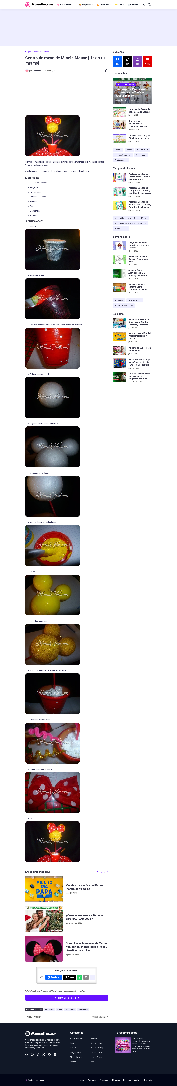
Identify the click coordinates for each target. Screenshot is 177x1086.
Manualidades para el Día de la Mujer (130, 223)
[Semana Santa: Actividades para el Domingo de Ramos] (119, 273)
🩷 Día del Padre (65, 4)
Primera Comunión (123, 155)
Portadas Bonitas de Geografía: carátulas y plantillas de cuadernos (139, 190)
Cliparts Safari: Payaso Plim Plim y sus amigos (139, 136)
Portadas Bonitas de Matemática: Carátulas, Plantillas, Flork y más (139, 204)
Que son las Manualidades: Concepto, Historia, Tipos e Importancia (138, 124)
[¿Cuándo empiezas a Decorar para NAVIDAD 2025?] (44, 919)
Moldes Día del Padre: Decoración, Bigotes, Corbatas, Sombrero (139, 322)
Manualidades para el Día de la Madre (131, 218)
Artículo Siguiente (99, 1017)
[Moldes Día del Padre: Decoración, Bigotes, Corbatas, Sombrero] (119, 323)
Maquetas (119, 300)
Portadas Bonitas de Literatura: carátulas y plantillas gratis (139, 177)
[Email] (86, 977)
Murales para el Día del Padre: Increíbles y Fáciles (84, 887)
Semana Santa (121, 228)
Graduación (141, 155)
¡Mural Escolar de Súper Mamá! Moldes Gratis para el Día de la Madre (139, 362)
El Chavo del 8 (96, 1052)
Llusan (41, 1080)
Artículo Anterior (34, 1017)
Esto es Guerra (96, 1057)
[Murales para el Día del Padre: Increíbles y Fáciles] (44, 889)
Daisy (72, 1043)
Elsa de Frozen (76, 1057)
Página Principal (32, 52)
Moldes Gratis (135, 300)
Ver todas (101, 872)
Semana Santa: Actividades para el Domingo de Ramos (137, 273)
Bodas (129, 150)
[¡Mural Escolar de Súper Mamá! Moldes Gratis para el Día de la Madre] (119, 363)
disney (59, 1009)
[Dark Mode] (143, 4)
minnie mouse (83, 1009)
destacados (46, 52)
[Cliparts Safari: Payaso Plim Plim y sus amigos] (119, 138)
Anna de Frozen (76, 1038)
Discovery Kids (96, 1043)
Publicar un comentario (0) (66, 998)
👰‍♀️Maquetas (85, 4)
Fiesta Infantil (70, 1009)
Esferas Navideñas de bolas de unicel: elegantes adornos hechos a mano (139, 376)
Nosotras (127, 1080)
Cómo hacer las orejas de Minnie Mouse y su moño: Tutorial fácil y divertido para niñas (86, 947)
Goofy (93, 1062)
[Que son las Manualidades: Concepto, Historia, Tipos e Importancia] (119, 124)
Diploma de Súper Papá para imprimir (139, 349)
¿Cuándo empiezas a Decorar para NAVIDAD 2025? (84, 917)
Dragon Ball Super (98, 1048)
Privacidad (104, 1080)
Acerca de (92, 1080)
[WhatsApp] (79, 977)
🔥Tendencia (103, 4)
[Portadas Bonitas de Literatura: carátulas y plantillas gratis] (119, 177)
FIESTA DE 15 (142, 150)
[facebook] (49, 1054)
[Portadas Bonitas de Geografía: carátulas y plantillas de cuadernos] (119, 191)
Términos (116, 1080)
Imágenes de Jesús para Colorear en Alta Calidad (138, 245)
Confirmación (121, 160)
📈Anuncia (133, 4)
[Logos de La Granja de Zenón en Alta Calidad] (119, 112)
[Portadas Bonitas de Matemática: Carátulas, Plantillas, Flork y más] (119, 205)
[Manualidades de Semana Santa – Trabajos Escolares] (119, 287)
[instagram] (32, 1054)
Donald (73, 1048)
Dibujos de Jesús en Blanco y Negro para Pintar (138, 259)
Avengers (94, 1038)
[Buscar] (149, 4)
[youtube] (26, 1054)
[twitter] (43, 1054)
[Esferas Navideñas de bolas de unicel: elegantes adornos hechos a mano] (119, 377)
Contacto (148, 1080)
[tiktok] (38, 1054)
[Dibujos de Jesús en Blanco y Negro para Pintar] (119, 260)
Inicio (82, 1080)
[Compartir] (105, 70)
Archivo (137, 1080)
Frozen (73, 1062)
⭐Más (118, 4)
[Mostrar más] (92, 977)
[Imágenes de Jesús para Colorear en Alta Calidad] (119, 246)
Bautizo (118, 150)
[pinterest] (55, 1054)
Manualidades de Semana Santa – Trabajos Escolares (137, 287)
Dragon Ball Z (75, 1052)
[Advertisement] (88, 27)
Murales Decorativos (124, 306)
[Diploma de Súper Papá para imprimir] (119, 350)
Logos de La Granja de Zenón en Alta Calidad (139, 110)
